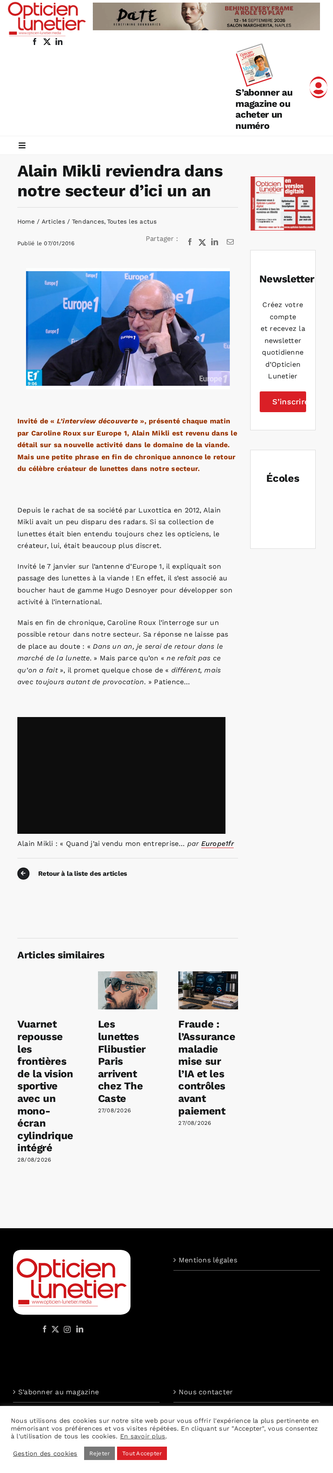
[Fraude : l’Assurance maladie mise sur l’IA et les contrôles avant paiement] (208, 975)
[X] (202, 242)
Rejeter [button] (99, 1453)
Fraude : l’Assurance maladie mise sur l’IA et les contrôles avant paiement (206, 1067)
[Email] (230, 242)
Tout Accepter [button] (142, 1453)
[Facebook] (190, 242)
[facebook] (34, 41)
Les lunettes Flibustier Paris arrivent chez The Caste (122, 1061)
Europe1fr (217, 843)
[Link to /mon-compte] (318, 87)
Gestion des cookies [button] (45, 1453)
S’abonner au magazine (58, 1392)
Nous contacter (206, 1392)
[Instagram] (65, 1329)
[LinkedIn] (214, 242)
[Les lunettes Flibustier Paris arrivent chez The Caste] (128, 975)
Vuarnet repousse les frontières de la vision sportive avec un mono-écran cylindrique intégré (45, 1086)
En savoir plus (142, 1436)
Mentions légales (208, 1260)
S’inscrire (289, 401)
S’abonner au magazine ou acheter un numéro (263, 109)
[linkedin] (59, 41)
